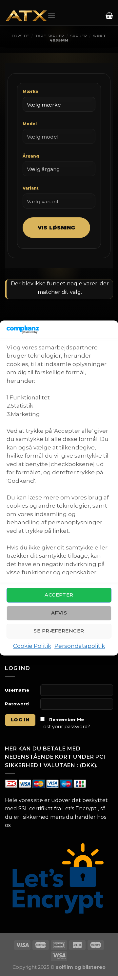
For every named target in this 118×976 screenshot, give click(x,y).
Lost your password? (65, 727)
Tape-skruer (49, 36)
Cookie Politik (32, 646)
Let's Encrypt (79, 808)
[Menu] (51, 16)
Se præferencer (59, 631)
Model (30, 123)
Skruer (78, 36)
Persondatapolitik (79, 646)
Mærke (30, 91)
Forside (20, 36)
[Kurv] (108, 15)
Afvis (59, 613)
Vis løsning (56, 228)
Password (17, 703)
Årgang (31, 156)
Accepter (59, 595)
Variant (31, 188)
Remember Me (66, 719)
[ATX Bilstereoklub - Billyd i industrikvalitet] (26, 16)
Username (17, 690)
